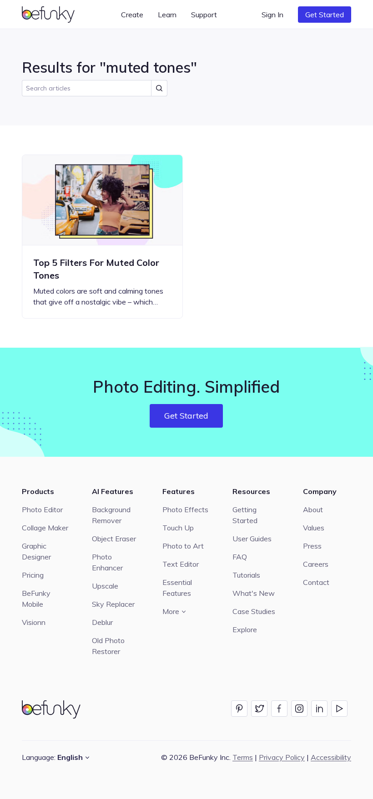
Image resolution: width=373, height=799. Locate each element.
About (313, 509)
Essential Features (177, 588)
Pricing (33, 574)
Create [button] (132, 14)
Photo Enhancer (107, 562)
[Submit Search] (159, 88)
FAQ (239, 556)
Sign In (272, 14)
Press (312, 545)
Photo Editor (42, 509)
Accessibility (331, 757)
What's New (253, 593)
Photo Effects (185, 509)
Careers (315, 564)
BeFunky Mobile (36, 599)
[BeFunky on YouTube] (339, 708)
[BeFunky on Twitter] (259, 708)
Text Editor (180, 564)
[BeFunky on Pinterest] (239, 708)
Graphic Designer (36, 551)
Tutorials (246, 574)
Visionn (33, 622)
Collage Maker (45, 527)
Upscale (105, 585)
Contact (316, 582)
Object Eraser (114, 538)
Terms (242, 757)
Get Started (324, 14)
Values (313, 527)
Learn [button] (167, 14)
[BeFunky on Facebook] (279, 708)
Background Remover (111, 515)
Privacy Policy (282, 757)
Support (204, 14)
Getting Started (244, 515)
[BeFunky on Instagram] (299, 708)
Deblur (102, 622)
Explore (244, 629)
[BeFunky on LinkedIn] (319, 708)
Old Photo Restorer (108, 646)
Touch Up (178, 527)
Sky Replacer (113, 604)
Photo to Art (183, 545)
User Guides (252, 538)
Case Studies (253, 611)
